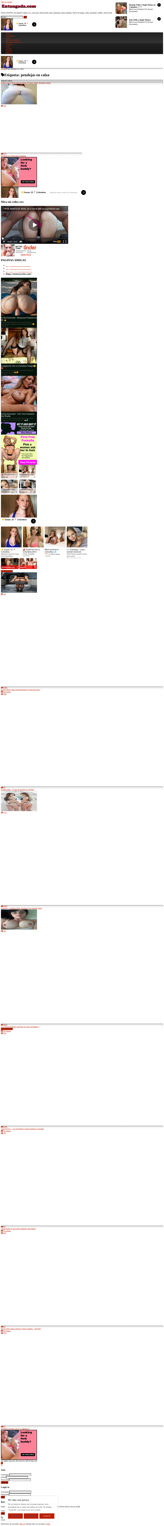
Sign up (4, 1482)
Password (4, 1480)
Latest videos (6, 83)
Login (4, 1497)
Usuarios (9, 44)
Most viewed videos (19, 83)
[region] (31, 1508)
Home (8, 33)
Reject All (31, 1516)
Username (5, 1475)
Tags (7, 38)
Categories (10, 36)
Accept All (46, 1516)
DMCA (9, 53)
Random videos (45, 83)
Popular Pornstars (12, 40)
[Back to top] (2, 1463)
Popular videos (32, 83)
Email (3, 1477)
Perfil (8, 46)
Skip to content (6, 2)
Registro (9, 51)
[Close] (1, 1465)
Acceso (8, 48)
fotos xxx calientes (13, 42)
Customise (15, 1516)
